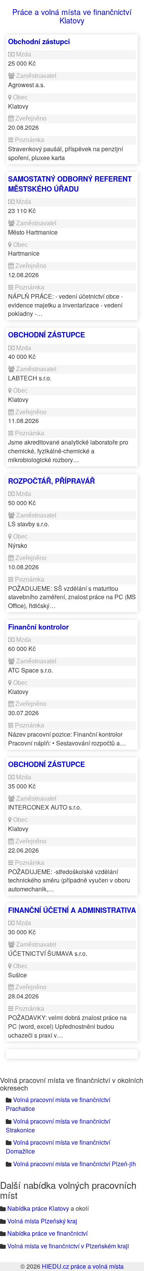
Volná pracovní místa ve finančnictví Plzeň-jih (74, 1163)
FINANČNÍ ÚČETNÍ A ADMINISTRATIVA (72, 910)
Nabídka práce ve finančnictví (47, 1233)
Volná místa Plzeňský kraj (42, 1220)
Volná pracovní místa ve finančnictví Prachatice (58, 1104)
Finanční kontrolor (38, 626)
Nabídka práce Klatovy (38, 1208)
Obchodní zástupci (39, 41)
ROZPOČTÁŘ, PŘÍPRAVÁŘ (51, 481)
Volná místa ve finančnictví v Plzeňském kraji (68, 1245)
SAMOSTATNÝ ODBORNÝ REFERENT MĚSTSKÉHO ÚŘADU (70, 184)
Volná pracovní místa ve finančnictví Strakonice (58, 1125)
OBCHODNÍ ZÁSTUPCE (46, 334)
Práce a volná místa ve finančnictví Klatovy (72, 16)
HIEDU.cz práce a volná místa (83, 1266)
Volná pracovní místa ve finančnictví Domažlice (58, 1146)
